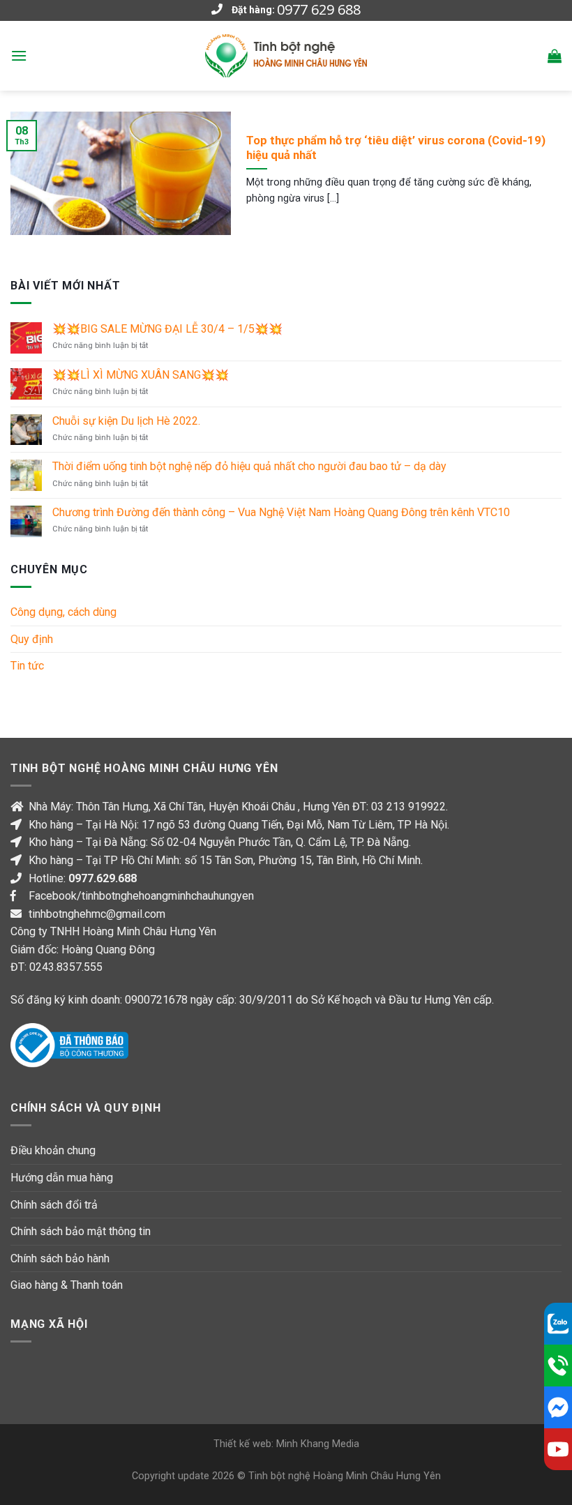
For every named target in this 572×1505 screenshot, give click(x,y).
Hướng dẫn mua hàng (61, 1177)
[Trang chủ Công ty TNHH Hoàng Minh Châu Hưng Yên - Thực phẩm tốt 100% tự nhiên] (286, 56)
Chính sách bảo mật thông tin (80, 1231)
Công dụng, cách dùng (63, 612)
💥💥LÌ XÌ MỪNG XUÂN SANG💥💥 (140, 374)
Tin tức (27, 665)
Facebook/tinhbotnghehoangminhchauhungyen (141, 895)
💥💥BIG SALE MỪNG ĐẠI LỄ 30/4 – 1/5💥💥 (167, 328)
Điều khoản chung (53, 1150)
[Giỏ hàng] (555, 55)
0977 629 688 (319, 9)
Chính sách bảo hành (60, 1258)
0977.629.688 (102, 878)
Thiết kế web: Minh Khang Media (286, 1444)
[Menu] (18, 55)
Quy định (31, 639)
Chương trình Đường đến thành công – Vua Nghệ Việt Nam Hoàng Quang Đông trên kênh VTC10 (281, 512)
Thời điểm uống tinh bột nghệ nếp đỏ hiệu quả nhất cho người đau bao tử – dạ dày (249, 466)
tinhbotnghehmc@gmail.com (97, 914)
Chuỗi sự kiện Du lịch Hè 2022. (126, 421)
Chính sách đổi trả (54, 1204)
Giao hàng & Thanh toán (66, 1285)
